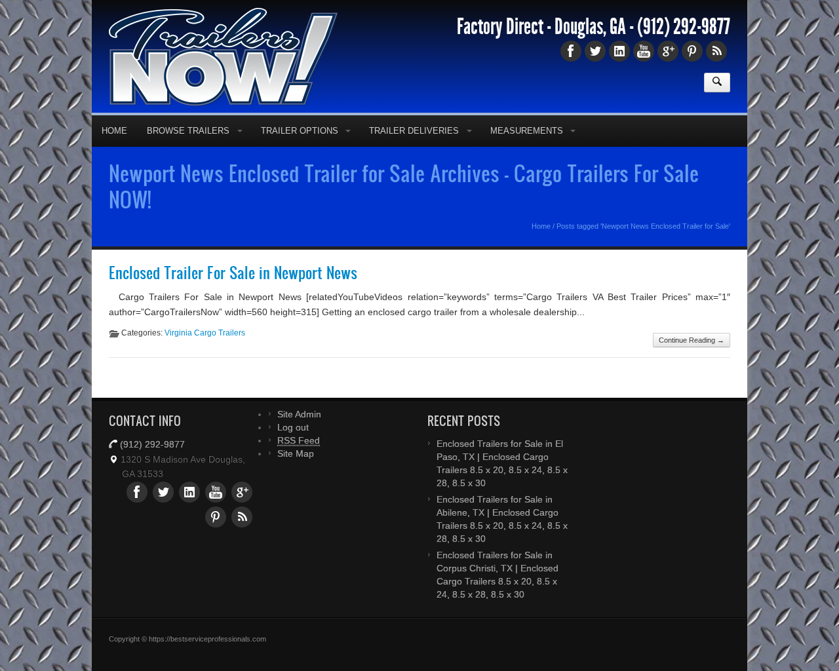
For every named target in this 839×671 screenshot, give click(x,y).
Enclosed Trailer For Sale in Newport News (233, 272)
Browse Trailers (188, 131)
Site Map (295, 453)
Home (114, 131)
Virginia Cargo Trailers (205, 332)
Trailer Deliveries (414, 131)
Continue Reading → (691, 340)
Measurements (526, 131)
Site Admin (299, 414)
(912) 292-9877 (683, 27)
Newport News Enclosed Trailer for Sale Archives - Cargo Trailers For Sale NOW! (404, 186)
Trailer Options (299, 131)
